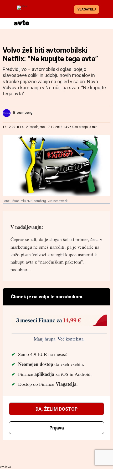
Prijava (56, 428)
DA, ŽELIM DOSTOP (56, 409)
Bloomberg (23, 112)
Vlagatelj (87, 9)
